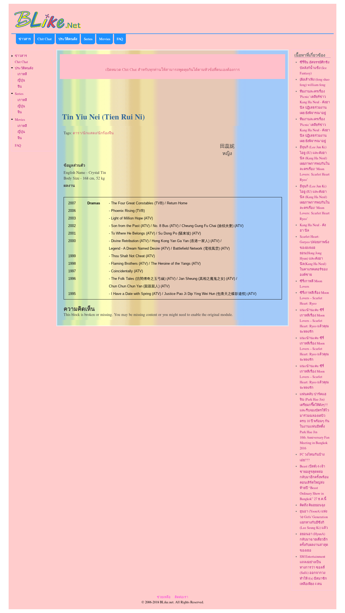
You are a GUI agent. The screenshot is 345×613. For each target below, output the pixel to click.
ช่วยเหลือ (164, 597)
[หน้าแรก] (47, 29)
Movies (104, 38)
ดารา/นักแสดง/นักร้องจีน (93, 132)
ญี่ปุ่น (21, 80)
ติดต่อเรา (181, 597)
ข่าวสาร (25, 38)
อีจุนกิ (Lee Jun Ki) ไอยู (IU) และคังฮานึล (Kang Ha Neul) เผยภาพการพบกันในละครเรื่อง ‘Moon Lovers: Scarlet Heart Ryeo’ (315, 163)
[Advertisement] (172, 96)
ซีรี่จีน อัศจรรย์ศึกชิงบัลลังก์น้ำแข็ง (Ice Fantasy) (314, 67)
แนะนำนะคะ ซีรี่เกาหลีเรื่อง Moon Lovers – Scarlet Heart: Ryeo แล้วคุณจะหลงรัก (314, 321)
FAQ (120, 38)
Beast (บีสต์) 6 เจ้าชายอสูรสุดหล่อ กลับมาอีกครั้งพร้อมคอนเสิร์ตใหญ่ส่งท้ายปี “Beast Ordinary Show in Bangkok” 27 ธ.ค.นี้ (314, 482)
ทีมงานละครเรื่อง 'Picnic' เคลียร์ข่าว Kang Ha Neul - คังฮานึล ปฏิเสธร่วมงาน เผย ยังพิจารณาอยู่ (315, 102)
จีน (20, 86)
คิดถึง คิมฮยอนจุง (312, 505)
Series (88, 38)
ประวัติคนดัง (67, 38)
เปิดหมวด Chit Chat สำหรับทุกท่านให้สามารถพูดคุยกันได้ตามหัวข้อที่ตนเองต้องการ (172, 69)
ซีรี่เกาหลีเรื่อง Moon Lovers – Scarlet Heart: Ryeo (314, 298)
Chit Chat (44, 38)
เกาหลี (22, 74)
